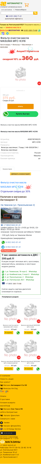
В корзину (8, 332)
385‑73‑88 (11, 284)
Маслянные (26, 45)
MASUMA (4, 47)
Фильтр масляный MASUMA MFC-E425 (30, 326)
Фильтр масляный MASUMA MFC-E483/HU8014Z (10, 362)
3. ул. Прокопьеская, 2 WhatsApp (18, 277)
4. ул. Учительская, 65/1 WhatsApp (19, 280)
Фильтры (16, 45)
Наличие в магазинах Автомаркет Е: (13, 198)
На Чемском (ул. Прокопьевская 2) (18, 205)
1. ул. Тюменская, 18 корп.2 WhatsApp (20, 271)
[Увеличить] (11, 215)
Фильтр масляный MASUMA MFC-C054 (30, 362)
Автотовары (5, 45)
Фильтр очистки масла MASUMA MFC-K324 (10, 326)
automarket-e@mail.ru (14, 19)
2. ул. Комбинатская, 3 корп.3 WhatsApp (21, 274)
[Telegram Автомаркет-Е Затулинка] (7, 33)
